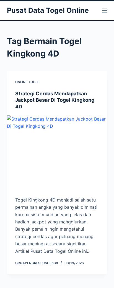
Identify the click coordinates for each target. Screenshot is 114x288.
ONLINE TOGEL (27, 82)
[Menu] (104, 10)
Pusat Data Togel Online (48, 10)
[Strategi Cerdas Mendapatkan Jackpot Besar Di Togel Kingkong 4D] (57, 153)
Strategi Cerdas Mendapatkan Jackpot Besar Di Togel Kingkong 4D (54, 100)
